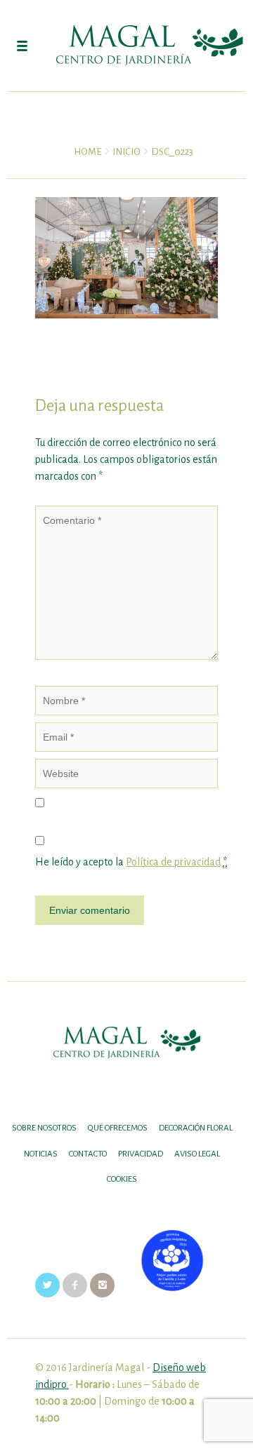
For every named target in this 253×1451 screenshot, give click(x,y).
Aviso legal (197, 1154)
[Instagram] (102, 1285)
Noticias (41, 1154)
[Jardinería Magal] (126, 45)
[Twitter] (47, 1285)
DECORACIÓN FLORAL (196, 1128)
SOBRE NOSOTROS (44, 1128)
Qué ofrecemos (118, 1128)
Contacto (88, 1154)
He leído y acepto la (126, 862)
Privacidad (140, 1154)
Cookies (122, 1179)
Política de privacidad (173, 862)
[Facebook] (75, 1285)
